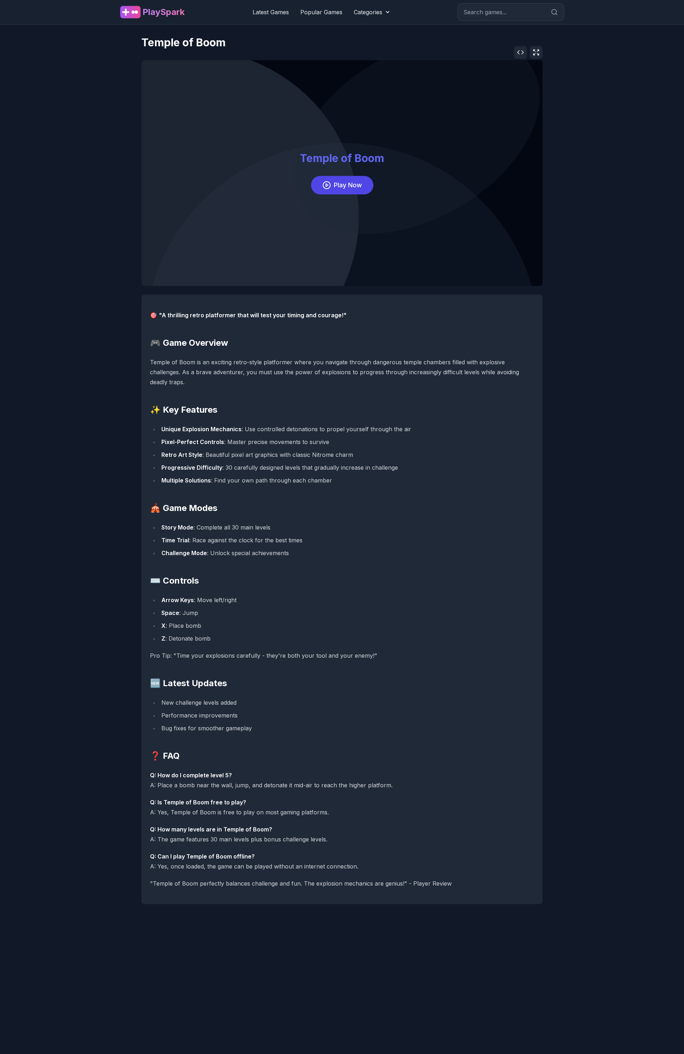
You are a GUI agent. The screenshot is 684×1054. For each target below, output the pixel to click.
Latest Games (271, 12)
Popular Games (321, 12)
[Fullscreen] (536, 52)
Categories (368, 12)
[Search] (554, 12)
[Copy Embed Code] (520, 52)
